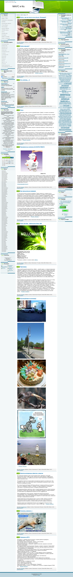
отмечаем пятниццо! (66, 84)
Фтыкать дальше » (39, 73)
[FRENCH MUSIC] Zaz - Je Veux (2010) (66, 18)
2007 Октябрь (4, 189)
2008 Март (4, 195)
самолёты (64, 124)
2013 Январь (4, 247)
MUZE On (70, 19)
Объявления (64, 87)
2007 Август (4, 186)
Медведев (67, 121)
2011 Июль (4, 243)
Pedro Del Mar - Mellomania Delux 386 (31, 223)
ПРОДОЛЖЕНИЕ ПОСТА (22, 184)
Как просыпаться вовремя (28, 191)
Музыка (3, 56)
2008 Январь (4, 192)
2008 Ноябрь (4, 204)
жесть (66, 77)
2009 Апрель (4, 211)
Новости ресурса (5, 65)
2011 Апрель (4, 240)
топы (67, 115)
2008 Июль (4, 200)
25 (7, 163)
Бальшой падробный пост (64, 63)
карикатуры (63, 81)
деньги (68, 116)
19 (9, 162)
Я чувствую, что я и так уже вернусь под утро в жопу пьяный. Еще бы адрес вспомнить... (8, 145)
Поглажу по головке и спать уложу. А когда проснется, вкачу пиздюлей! (8, 118)
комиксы (69, 107)
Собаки (60, 77)
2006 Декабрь (4, 176)
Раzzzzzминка (69, 27)
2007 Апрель (4, 181)
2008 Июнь (4, 198)
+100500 (69, 125)
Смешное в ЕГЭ (24, 537)
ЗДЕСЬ (36, 259)
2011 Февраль (4, 237)
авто (68, 109)
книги (64, 121)
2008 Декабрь (4, 206)
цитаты (70, 82)
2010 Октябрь (4, 232)
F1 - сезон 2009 (65, 34)
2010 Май (4, 226)
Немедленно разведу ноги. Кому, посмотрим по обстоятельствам (9, 128)
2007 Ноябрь (4, 190)
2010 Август (4, 230)
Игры (3, 60)
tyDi (65, 115)
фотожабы (67, 120)
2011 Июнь (4, 242)
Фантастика (69, 114)
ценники (63, 120)
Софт (3, 59)
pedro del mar (68, 117)
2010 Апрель (4, 225)
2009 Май (4, 212)
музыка (62, 97)
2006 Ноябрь (4, 175)
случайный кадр (63, 110)
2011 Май (4, 241)
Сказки (70, 121)
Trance (70, 75)
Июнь (25, 14)
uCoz (39, 575)
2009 (22, 14)
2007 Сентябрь (5, 187)
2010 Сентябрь (5, 231)
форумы (61, 114)
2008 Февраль (4, 193)
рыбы (63, 119)
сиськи (66, 105)
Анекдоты (3, 45)
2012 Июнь (4, 245)
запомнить (5, 76)
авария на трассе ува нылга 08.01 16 (65, 24)
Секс (62, 123)
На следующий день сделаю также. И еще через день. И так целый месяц (8, 138)
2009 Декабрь (4, 220)
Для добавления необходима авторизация (8, 106)
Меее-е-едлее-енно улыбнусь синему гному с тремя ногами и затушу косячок (8, 133)
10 (6, 160)
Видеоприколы (66, 113)
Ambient (69, 115)
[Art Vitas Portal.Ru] (11, 271)
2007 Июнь (4, 184)
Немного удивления (63, 60)
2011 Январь (4, 236)
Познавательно (4, 51)
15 (2, 162)
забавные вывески (64, 100)
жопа (61, 83)
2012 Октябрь (4, 246)
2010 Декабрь (4, 235)
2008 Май (4, 197)
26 (9, 163)
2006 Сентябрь (5, 173)
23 (4, 163)
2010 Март (4, 224)
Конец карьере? (24, 46)
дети (67, 92)
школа (60, 120)
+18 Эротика (4, 54)
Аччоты (3, 63)
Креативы (3, 47)
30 (4, 165)
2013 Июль (4, 249)
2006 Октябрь (4, 174)
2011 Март (4, 239)
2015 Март (4, 251)
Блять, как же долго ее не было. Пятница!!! (33, 17)
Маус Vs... (4, 62)
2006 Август (4, 172)
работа (67, 75)
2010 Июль (4, 229)
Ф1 (66, 122)
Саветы (3, 50)
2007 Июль (4, 185)
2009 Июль (4, 214)
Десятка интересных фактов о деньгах (31, 473)
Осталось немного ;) (26, 511)
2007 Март (4, 180)
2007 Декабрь (4, 191)
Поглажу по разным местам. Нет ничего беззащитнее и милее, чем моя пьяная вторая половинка (8, 123)
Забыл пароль (5, 78)
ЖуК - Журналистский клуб (65, 201)
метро (60, 111)
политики (69, 110)
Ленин (69, 87)
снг (70, 79)
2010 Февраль (4, 223)
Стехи (3, 53)
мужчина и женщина (62, 116)
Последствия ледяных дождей (65, 146)
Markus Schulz (63, 117)
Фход (67, 1)
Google (64, 118)
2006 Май (4, 170)
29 (2, 165)
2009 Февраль (4, 208)
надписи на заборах (63, 103)
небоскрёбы (69, 123)
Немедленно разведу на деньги (8, 126)
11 (7, 160)
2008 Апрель (4, 196)
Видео (3, 57)
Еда (63, 83)
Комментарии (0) (20, 107)
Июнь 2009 (8, 156)
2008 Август (4, 201)
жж (59, 83)
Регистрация (11, 78)
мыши (66, 111)
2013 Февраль (4, 248)
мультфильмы (66, 82)
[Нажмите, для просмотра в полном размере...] (31, 40)
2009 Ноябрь (4, 219)
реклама (61, 118)
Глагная (58, 1)
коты (64, 91)
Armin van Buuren (62, 76)
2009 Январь (4, 207)
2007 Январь (4, 178)
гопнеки (63, 111)
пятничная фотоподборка (65, 128)
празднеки (65, 107)
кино (63, 115)
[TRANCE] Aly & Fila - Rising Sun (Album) (65, 21)
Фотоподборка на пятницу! (28, 298)
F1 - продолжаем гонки (64, 26)
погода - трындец (62, 122)
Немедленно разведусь (8, 125)
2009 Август (4, 215)
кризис (63, 92)
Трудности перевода (63, 57)
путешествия (69, 124)
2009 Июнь (4, 213)
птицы (67, 118)
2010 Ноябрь (4, 234)
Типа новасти (4, 44)
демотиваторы (64, 89)
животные (69, 76)
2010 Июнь (4, 228)
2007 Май (4, 183)
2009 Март (4, 209)
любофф (60, 124)
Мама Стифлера (63, 109)
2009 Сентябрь (5, 217)
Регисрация (62, 1)
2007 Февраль (4, 179)
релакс (60, 91)
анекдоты (65, 94)
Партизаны (23, 266)
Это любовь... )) (25, 80)
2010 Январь (4, 221)
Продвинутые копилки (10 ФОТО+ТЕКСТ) (32, 147)
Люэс (21, 110)
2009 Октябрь (4, 218)
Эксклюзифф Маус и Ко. (6, 66)
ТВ (62, 121)
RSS (15, 2)
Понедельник (68, 91)
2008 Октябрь (4, 203)
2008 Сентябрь (5, 202)
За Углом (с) (69, 25)
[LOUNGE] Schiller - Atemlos (65, 28)
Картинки (3, 48)
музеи (65, 123)
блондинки (65, 114)
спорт (61, 115)
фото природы (67, 119)
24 (6, 163)
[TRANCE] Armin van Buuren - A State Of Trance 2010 (66, 32)
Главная (18, 14)
